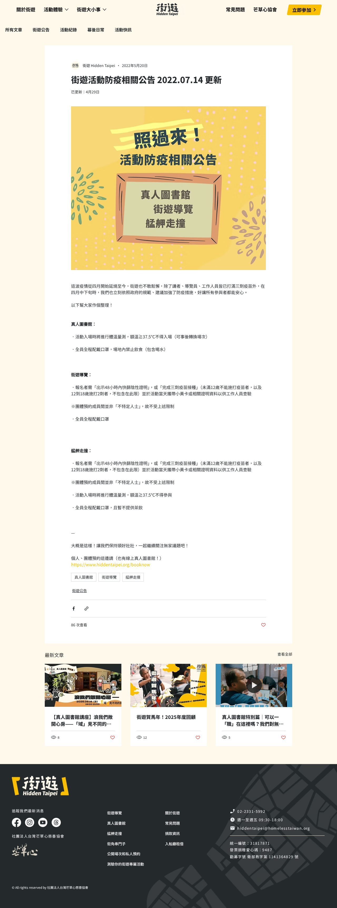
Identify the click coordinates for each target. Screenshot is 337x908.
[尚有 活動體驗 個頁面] (66, 9)
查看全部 (284, 654)
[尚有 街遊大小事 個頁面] (104, 9)
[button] (129, 864)
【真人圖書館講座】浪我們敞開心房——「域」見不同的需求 (82, 720)
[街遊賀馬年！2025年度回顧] (168, 685)
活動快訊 (123, 29)
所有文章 (13, 29)
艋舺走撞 (133, 577)
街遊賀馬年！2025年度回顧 (166, 716)
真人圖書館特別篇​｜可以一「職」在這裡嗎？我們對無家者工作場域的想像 (253, 720)
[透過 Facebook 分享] (73, 608)
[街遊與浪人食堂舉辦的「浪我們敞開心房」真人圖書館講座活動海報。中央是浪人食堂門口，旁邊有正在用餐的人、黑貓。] (83, 685)
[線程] (56, 822)
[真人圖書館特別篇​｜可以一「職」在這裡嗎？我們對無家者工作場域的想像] (254, 685)
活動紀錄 (68, 29)
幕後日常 (95, 29)
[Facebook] (16, 822)
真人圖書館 (84, 577)
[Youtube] (42, 822)
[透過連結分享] (86, 608)
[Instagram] (29, 822)
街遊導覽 (109, 577)
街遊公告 (41, 29)
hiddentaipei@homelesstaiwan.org (273, 828)
